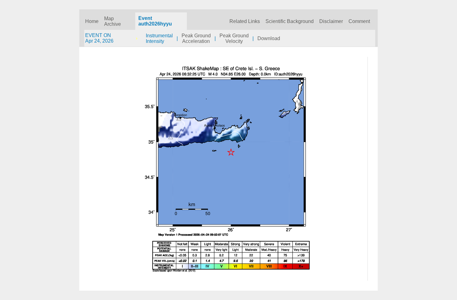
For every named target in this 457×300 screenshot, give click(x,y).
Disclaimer (331, 21)
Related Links (244, 21)
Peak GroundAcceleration (196, 38)
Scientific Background (289, 21)
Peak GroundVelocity (234, 38)
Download (268, 38)
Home (92, 21)
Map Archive (112, 21)
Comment (359, 21)
